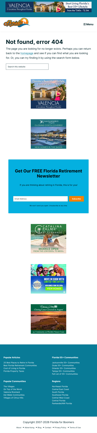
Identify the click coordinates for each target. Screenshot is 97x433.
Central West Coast (60, 398)
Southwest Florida (60, 395)
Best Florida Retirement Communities (20, 365)
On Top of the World (13, 389)
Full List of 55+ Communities (65, 374)
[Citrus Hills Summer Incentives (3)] (48, 305)
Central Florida (58, 400)
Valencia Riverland (12, 392)
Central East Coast (60, 389)
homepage (26, 53)
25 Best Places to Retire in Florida (19, 362)
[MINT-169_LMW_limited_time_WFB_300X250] (48, 265)
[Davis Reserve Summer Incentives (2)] (48, 120)
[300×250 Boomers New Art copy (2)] (48, 80)
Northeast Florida (60, 386)
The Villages (9, 386)
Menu (89, 24)
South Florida (58, 392)
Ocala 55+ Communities (63, 365)
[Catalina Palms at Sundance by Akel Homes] (48, 225)
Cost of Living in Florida (14, 368)
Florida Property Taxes (14, 371)
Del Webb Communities (14, 395)
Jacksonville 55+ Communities (66, 362)
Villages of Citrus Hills (13, 398)
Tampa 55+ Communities (63, 371)
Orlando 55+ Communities (64, 368)
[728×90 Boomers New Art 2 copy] (48, 3)
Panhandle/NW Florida (62, 403)
